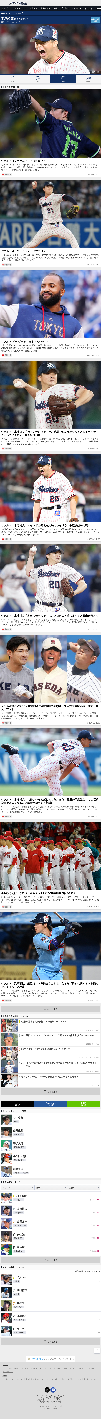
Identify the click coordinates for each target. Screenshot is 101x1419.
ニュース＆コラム (18, 8)
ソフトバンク (50, 1369)
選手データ (45, 8)
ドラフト (89, 8)
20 (3, 22)
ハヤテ (91, 1369)
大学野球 (71, 1379)
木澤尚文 (7, 18)
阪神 (16, 1369)
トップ (4, 8)
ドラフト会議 (16, 1379)
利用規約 (56, 1398)
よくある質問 (59, 1396)
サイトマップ (46, 1398)
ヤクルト (34, 1369)
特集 (56, 8)
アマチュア (77, 8)
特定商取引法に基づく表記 (50, 1402)
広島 (21, 1369)
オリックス (82, 1369)
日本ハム (73, 1369)
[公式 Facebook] (53, 1390)
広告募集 (40, 1400)
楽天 (58, 1369)
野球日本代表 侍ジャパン (33, 1379)
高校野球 (62, 1379)
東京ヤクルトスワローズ (12, 13)
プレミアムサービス (44, 1396)
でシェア (17, 1104)
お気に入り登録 (95, 20)
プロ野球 (65, 8)
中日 (27, 1369)
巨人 (4, 1369)
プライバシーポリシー (55, 1400)
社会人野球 (81, 1379)
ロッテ (65, 1369)
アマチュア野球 (51, 1379)
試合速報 (33, 8)
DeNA (10, 1369)
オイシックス (8, 1372)
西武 (41, 1369)
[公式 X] (47, 1390)
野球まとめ (91, 1379)
